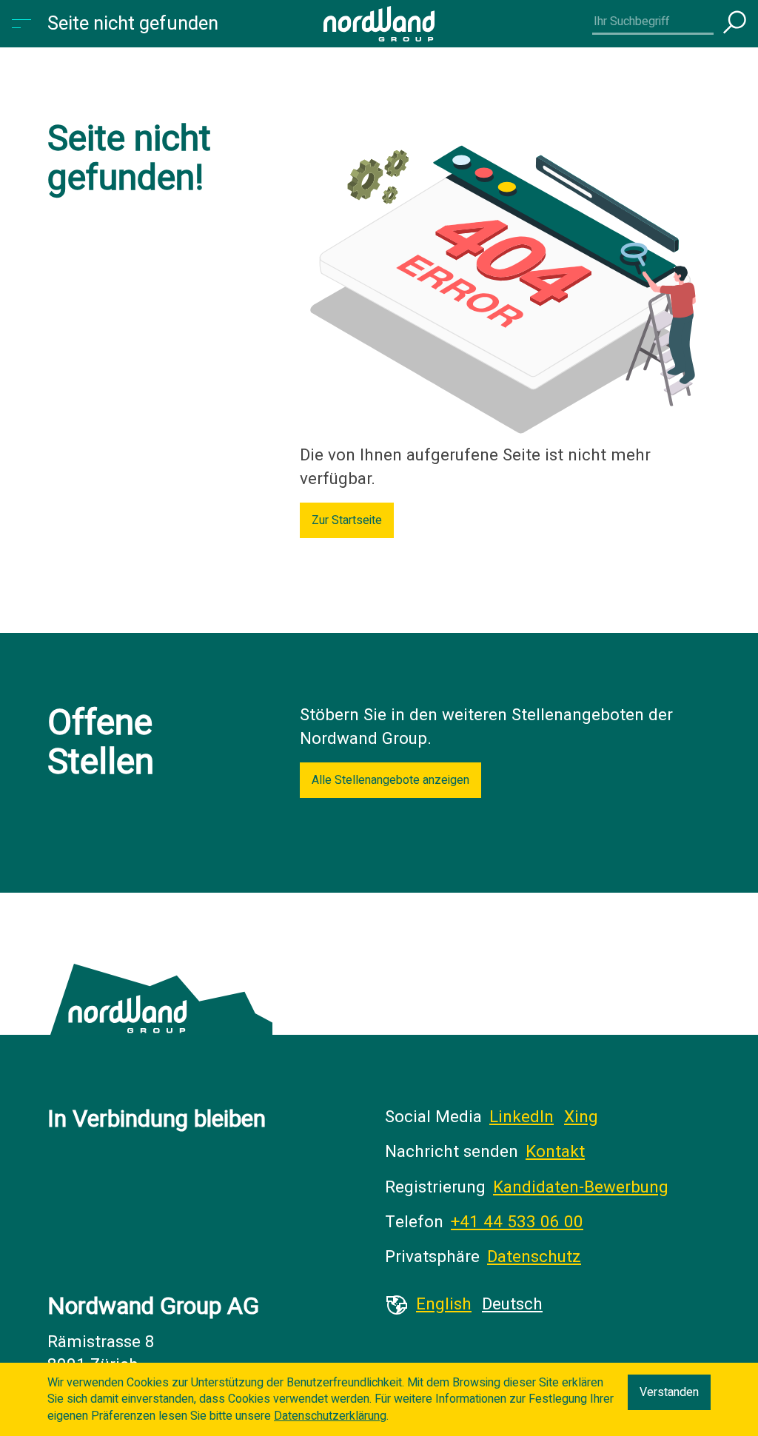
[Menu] (23, 23)
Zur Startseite (347, 520)
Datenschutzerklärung (330, 1416)
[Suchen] (734, 23)
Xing (581, 1117)
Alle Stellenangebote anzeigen (390, 780)
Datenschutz (534, 1257)
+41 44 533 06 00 (517, 1222)
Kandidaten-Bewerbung (580, 1187)
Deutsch (512, 1304)
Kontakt (555, 1152)
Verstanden (669, 1392)
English (444, 1304)
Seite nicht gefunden (132, 24)
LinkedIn (521, 1117)
